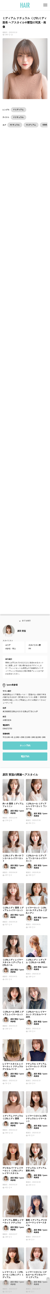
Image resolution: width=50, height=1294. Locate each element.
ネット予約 (25, 750)
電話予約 (25, 761)
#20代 (45, 125)
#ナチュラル (15, 125)
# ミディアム (18, 110)
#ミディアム (31, 125)
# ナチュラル (18, 117)
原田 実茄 (21, 636)
